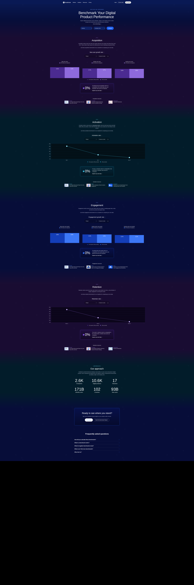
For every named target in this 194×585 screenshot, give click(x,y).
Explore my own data (96, 90)
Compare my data (102, 56)
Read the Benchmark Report (101, 419)
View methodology (96, 23)
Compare (110, 28)
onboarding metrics (96, 125)
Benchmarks (101, 9)
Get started (88, 419)
